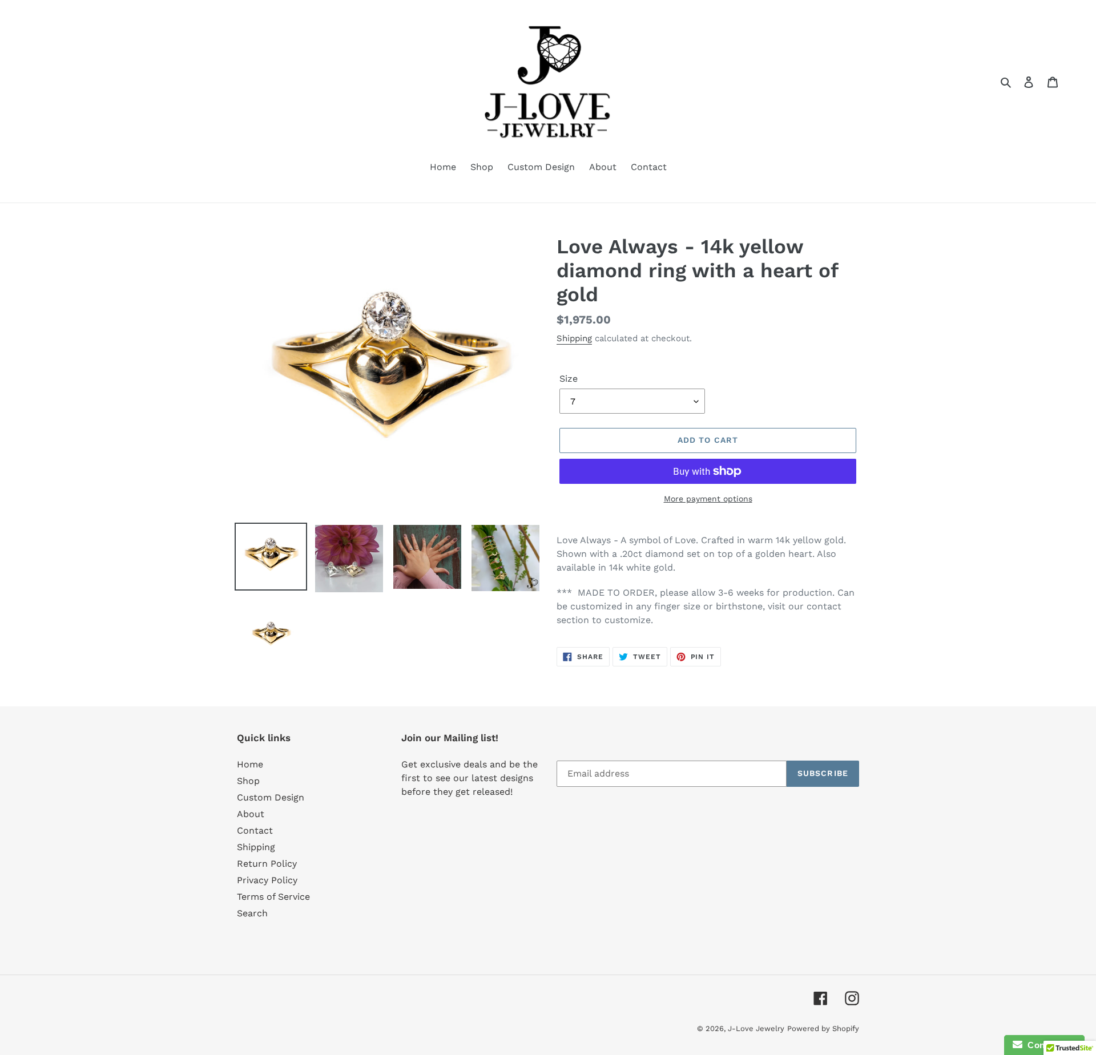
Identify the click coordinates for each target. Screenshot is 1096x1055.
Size (568, 378)
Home (250, 764)
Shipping (574, 338)
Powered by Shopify (823, 1028)
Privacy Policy (267, 880)
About (250, 814)
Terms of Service (273, 896)
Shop (248, 780)
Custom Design (270, 797)
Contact (255, 830)
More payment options (708, 498)
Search (252, 913)
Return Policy (267, 863)
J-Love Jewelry (756, 1028)
